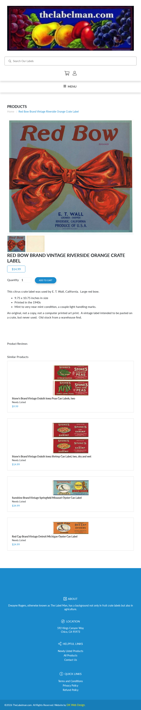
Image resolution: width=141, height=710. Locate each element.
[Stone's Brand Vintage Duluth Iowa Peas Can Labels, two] (70, 380)
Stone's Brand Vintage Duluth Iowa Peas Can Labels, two (43, 398)
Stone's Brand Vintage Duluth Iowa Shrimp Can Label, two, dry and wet (51, 456)
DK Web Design (76, 705)
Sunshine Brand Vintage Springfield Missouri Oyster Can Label (47, 497)
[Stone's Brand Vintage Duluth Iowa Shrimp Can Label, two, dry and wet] (70, 438)
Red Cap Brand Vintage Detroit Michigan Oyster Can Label (44, 536)
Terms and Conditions (70, 681)
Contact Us (70, 659)
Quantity (13, 280)
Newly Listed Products (70, 651)
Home (10, 111)
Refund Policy (70, 690)
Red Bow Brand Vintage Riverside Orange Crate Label (49, 111)
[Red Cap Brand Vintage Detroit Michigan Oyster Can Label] (70, 527)
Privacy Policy (70, 685)
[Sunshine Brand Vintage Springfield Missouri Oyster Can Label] (70, 487)
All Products (70, 655)
